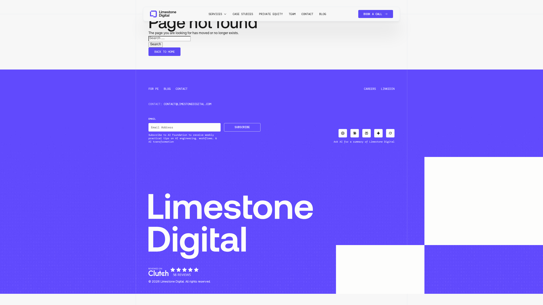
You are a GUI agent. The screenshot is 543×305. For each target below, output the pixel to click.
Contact (307, 14)
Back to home (164, 52)
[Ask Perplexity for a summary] (366, 133)
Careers (370, 89)
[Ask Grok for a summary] (390, 133)
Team (292, 14)
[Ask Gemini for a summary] (378, 133)
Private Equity (271, 14)
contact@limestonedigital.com (187, 104)
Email (152, 119)
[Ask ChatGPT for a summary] (343, 133)
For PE (153, 89)
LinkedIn (388, 89)
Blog (322, 14)
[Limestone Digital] (163, 14)
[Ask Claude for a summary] (354, 133)
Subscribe (242, 127)
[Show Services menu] (225, 14)
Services (215, 14)
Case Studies (243, 14)
